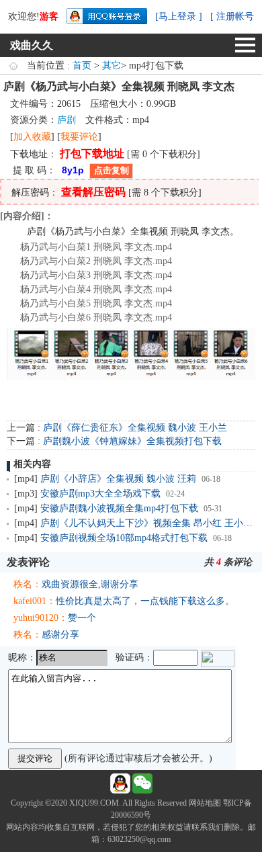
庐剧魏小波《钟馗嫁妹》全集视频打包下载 (132, 441)
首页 (82, 65)
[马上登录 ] (178, 16)
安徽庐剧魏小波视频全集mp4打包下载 (119, 508)
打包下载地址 (92, 153)
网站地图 (205, 803)
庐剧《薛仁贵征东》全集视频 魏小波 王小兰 (135, 428)
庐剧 (66, 120)
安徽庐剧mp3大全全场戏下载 (100, 493)
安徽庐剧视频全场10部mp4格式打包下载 (124, 538)
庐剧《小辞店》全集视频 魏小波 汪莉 (118, 479)
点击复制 (111, 170)
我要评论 (79, 137)
